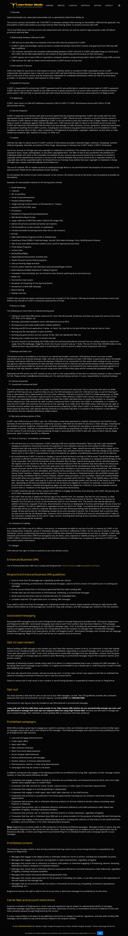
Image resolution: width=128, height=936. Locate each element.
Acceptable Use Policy (90, 565)
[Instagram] (119, 5)
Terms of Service (69, 565)
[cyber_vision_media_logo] (26, 5)
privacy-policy (92, 933)
